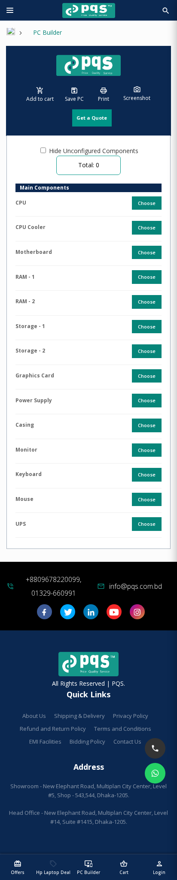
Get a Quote (91, 118)
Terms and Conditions (122, 728)
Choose (147, 203)
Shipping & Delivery (79, 716)
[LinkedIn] (90, 615)
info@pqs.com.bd (135, 586)
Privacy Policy (130, 716)
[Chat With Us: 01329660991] (155, 773)
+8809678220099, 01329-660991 (53, 586)
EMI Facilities (45, 741)
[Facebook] (44, 615)
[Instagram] (137, 615)
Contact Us (127, 741)
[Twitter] (67, 615)
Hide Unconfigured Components (93, 151)
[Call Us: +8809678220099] (155, 748)
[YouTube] (114, 615)
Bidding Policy (87, 741)
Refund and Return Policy (53, 728)
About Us (34, 716)
